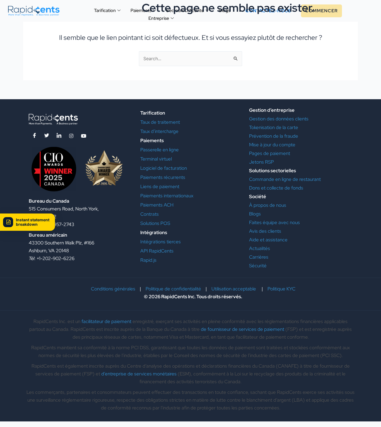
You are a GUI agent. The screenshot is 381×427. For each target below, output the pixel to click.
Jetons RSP (261, 162)
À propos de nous (267, 205)
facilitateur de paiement (106, 321)
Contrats (149, 214)
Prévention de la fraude (273, 136)
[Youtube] (83, 136)
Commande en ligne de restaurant (285, 179)
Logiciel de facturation (163, 168)
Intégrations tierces (160, 242)
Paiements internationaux (166, 196)
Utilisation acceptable (234, 289)
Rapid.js (148, 260)
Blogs (255, 214)
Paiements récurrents (162, 177)
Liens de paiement (159, 186)
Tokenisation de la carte (273, 127)
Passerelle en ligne (159, 150)
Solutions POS (155, 223)
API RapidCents (156, 251)
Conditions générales (113, 289)
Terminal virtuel (156, 159)
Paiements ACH (156, 205)
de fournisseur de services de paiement (242, 329)
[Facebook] (34, 136)
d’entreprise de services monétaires (139, 374)
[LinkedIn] (59, 136)
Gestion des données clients (278, 119)
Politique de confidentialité (173, 289)
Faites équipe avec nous (274, 222)
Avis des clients (265, 231)
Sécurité (258, 266)
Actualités (259, 248)
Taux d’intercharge (159, 131)
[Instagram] (71, 136)
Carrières (258, 257)
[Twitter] (46, 136)
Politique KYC (281, 289)
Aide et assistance (269, 240)
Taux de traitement (160, 122)
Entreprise (158, 18)
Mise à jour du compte (272, 145)
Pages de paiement (270, 153)
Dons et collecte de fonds (276, 188)
